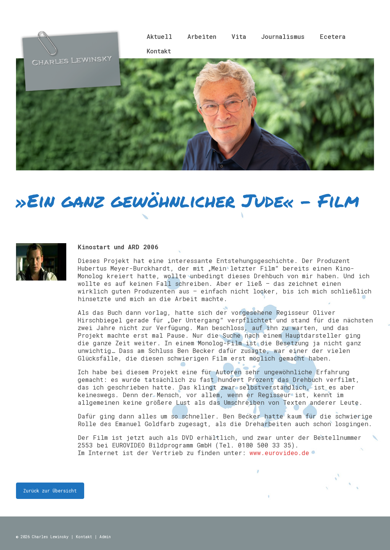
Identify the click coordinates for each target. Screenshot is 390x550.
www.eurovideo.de (279, 453)
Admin (105, 536)
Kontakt (84, 536)
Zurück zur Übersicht (50, 490)
